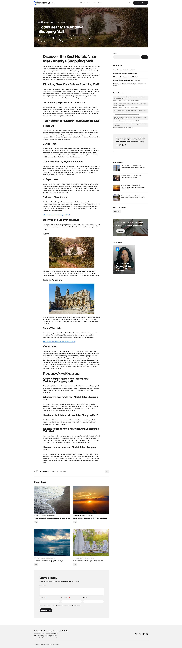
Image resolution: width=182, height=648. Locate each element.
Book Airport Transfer (141, 3)
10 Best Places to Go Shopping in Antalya (133, 197)
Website (85, 598)
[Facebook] (117, 145)
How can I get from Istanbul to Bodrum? (125, 73)
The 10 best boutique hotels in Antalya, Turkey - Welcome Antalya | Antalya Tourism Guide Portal (130, 111)
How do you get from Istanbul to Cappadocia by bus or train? (129, 84)
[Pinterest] (125, 145)
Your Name (43, 598)
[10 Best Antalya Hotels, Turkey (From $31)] (116, 168)
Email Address (65, 598)
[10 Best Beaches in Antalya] (116, 178)
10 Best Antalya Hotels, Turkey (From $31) (133, 167)
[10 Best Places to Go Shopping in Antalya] (116, 197)
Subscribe (120, 231)
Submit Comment (46, 610)
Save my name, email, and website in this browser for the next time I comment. (61, 605)
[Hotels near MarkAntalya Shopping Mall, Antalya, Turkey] (52, 500)
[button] (130, 2)
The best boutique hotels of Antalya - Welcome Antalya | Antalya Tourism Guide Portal (130, 104)
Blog (107, 471)
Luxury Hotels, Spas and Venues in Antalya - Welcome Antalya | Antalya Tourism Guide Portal (129, 97)
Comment (42, 586)
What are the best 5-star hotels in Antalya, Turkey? (59, 341)
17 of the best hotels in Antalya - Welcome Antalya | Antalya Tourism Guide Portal (130, 124)
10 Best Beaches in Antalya (129, 177)
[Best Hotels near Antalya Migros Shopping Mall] (91, 542)
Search (115, 53)
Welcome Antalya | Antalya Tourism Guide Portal (51, 631)
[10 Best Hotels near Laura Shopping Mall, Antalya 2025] (91, 500)
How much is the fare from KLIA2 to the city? (126, 80)
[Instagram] (122, 145)
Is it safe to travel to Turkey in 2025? (124, 70)
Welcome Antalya (126, 165)
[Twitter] (119, 145)
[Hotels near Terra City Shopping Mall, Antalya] (52, 542)
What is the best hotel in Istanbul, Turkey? (125, 77)
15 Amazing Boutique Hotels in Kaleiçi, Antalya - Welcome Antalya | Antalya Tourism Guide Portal (130, 118)
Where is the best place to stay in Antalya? (56, 215)
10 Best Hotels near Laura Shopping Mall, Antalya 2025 (133, 188)
